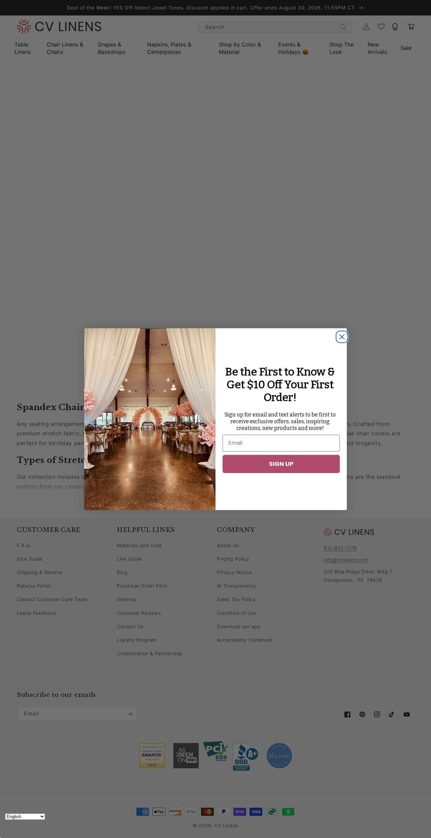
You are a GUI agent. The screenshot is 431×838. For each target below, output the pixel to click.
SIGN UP (281, 464)
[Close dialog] (340, 335)
